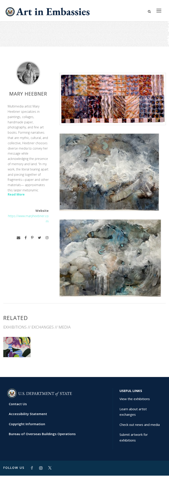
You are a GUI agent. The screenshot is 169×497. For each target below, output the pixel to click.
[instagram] (47, 238)
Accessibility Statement (28, 414)
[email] (18, 238)
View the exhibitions (134, 399)
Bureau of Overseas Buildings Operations (42, 434)
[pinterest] (32, 238)
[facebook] (26, 238)
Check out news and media (139, 424)
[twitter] (39, 238)
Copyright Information (27, 424)
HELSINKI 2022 (17, 347)
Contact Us (18, 404)
